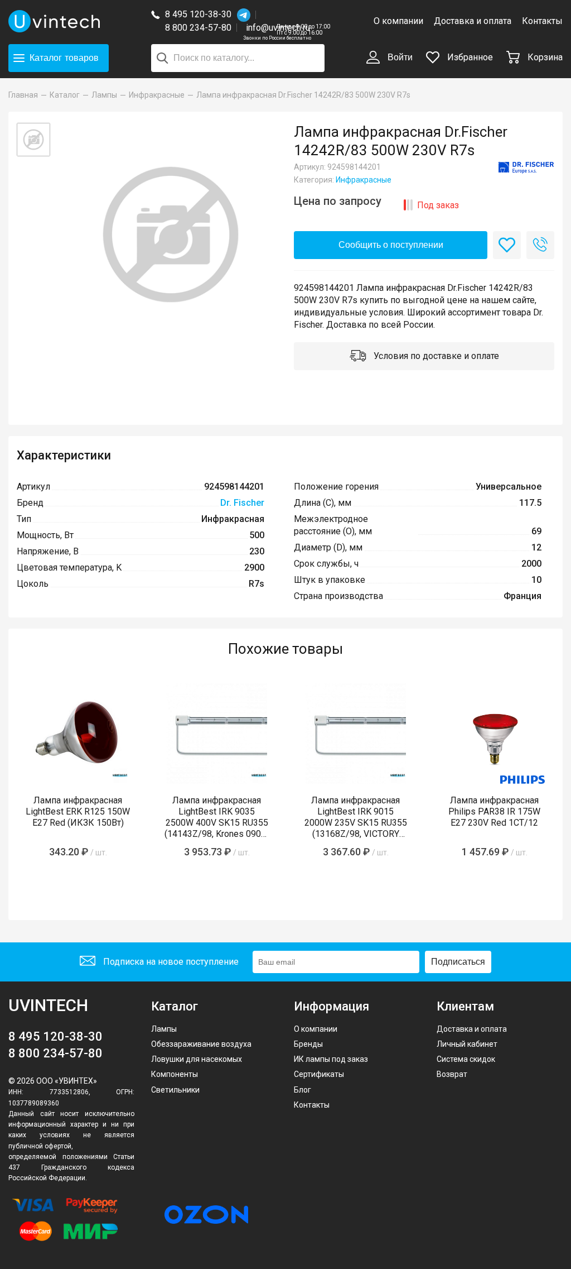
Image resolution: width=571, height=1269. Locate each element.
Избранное (469, 57)
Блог (302, 1089)
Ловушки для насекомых (196, 1059)
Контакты (542, 21)
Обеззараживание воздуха (201, 1044)
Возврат (452, 1074)
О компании (398, 21)
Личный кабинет (467, 1044)
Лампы (164, 1028)
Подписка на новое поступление (170, 961)
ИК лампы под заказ (331, 1059)
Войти (399, 57)
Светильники (175, 1089)
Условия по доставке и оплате (435, 356)
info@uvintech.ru (278, 27)
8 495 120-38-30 (198, 14)
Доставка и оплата (472, 21)
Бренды (308, 1044)
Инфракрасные (363, 179)
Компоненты (174, 1074)
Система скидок (466, 1059)
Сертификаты (319, 1074)
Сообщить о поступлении (390, 245)
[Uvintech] (71, 21)
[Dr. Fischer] (526, 168)
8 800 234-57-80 (201, 28)
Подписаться (458, 961)
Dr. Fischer (242, 502)
